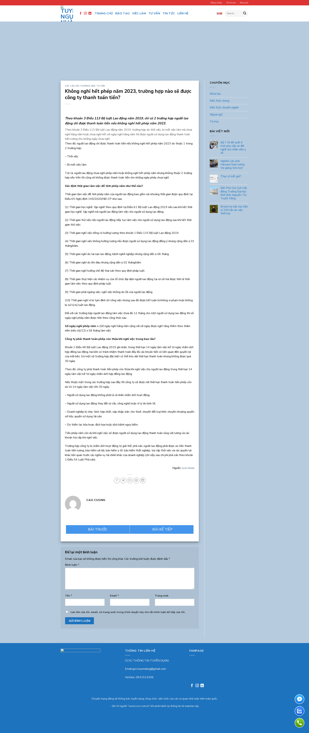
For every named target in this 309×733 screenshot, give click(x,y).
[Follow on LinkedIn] (90, 13)
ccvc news (188, 468)
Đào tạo (122, 13)
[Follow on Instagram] (85, 13)
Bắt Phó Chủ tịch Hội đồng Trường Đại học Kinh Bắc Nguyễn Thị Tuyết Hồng (233, 193)
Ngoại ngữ (216, 114)
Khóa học (215, 94)
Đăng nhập (216, 2)
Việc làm (139, 13)
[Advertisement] (154, 54)
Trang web (161, 595)
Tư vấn (154, 13)
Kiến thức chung (219, 101)
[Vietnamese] (220, 13)
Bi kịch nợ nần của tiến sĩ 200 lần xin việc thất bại (234, 210)
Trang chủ (104, 13)
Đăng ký (244, 2)
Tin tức (169, 13)
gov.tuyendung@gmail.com (149, 669)
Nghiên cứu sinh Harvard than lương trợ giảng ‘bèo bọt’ (232, 164)
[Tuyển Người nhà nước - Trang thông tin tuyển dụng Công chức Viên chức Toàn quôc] (67, 13)
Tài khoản (231, 2)
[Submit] (245, 14)
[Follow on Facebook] (80, 13)
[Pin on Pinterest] (136, 480)
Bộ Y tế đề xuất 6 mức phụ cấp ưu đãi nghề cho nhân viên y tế (233, 148)
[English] (218, 13)
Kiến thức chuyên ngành (224, 108)
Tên (68, 595)
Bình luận (72, 565)
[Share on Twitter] (123, 480)
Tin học (214, 121)
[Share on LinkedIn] (143, 480)
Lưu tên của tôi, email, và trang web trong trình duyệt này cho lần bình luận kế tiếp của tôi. (128, 612)
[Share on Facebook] (117, 480)
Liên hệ (182, 13)
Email (114, 595)
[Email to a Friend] (130, 480)
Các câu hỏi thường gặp (80, 86)
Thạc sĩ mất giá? (230, 176)
